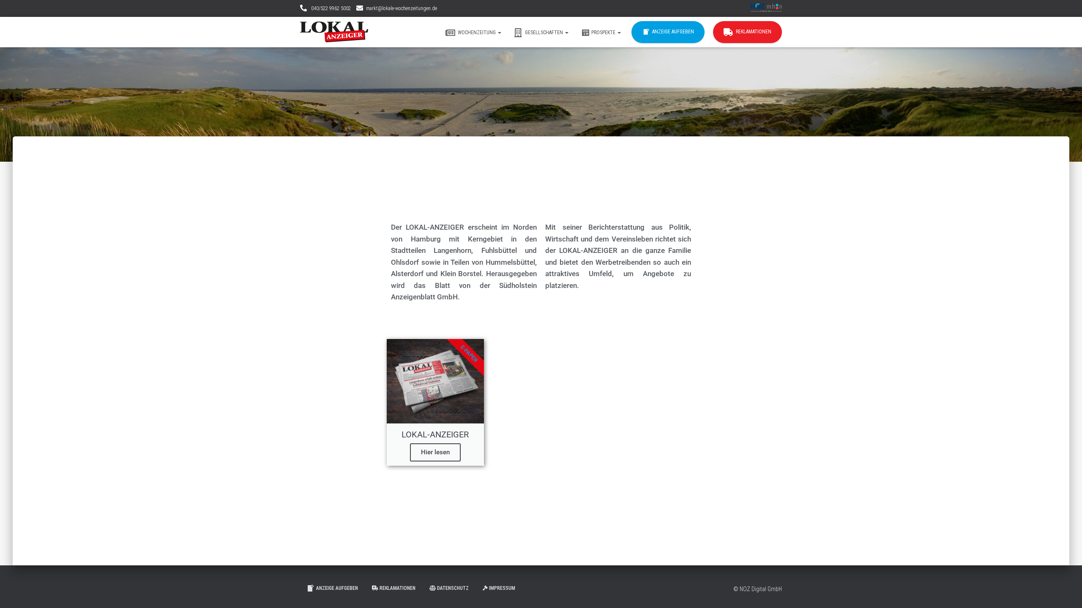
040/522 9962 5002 (330, 8)
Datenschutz (453, 588)
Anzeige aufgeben (673, 32)
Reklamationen (753, 32)
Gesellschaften (544, 32)
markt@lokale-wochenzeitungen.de (401, 8)
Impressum (502, 588)
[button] (499, 32)
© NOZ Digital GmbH (757, 589)
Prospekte (604, 32)
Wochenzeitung (477, 32)
